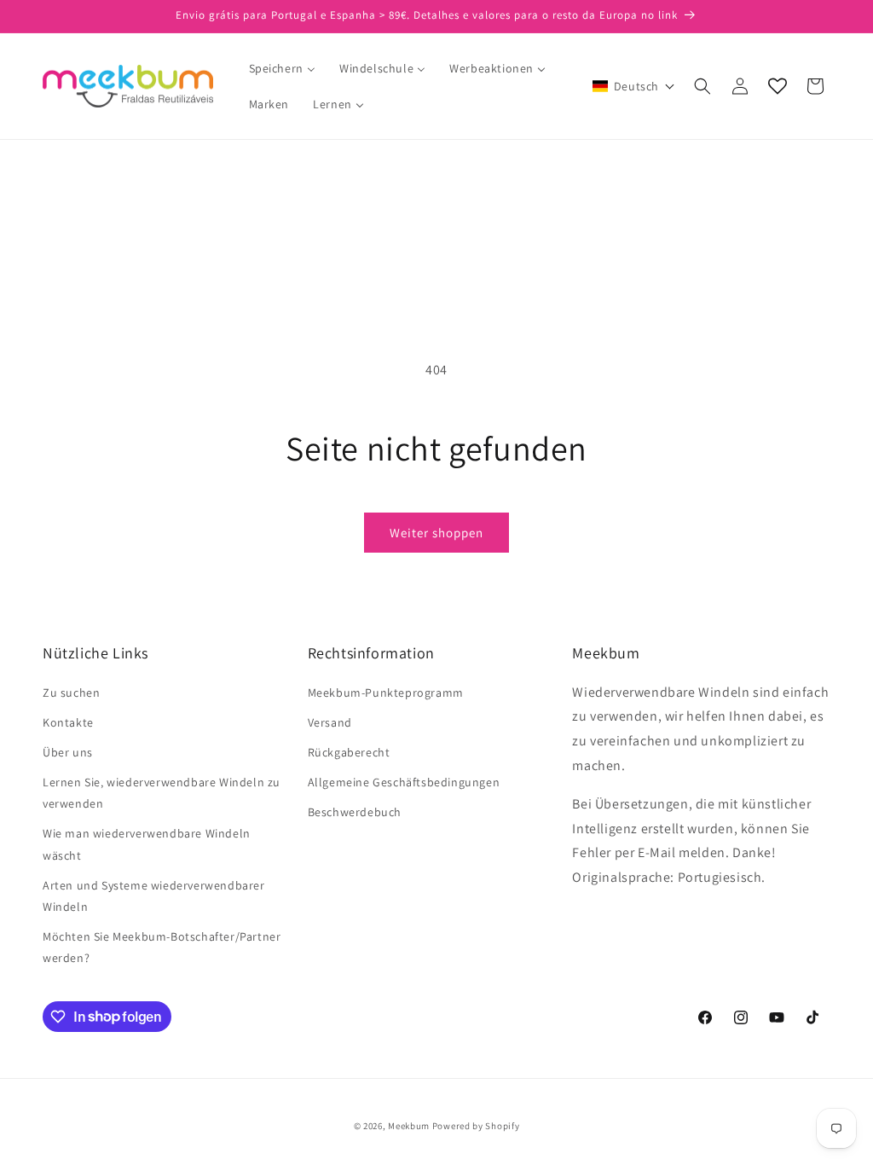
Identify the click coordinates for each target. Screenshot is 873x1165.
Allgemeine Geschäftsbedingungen (404, 782)
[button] (634, 86)
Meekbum (409, 1126)
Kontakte (68, 722)
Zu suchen (71, 692)
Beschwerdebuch (355, 812)
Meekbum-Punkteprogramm (386, 692)
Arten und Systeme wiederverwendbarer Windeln (154, 896)
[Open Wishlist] (777, 86)
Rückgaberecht (349, 752)
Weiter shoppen (436, 533)
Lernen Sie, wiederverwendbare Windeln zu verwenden (161, 792)
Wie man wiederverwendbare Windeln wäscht (147, 844)
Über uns (68, 752)
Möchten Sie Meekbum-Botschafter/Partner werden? (161, 947)
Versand (330, 722)
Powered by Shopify (476, 1126)
